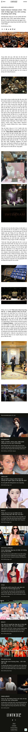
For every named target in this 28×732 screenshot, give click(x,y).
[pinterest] (6, 29)
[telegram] (15, 29)
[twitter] (11, 29)
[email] (2, 29)
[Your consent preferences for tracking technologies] (25, 729)
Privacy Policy (14, 727)
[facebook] (4, 29)
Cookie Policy (14, 729)
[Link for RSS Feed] (15, 720)
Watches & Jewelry (7, 7)
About (14, 723)
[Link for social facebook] (12, 720)
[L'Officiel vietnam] (14, 2)
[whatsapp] (13, 29)
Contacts (14, 725)
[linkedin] (8, 29)
